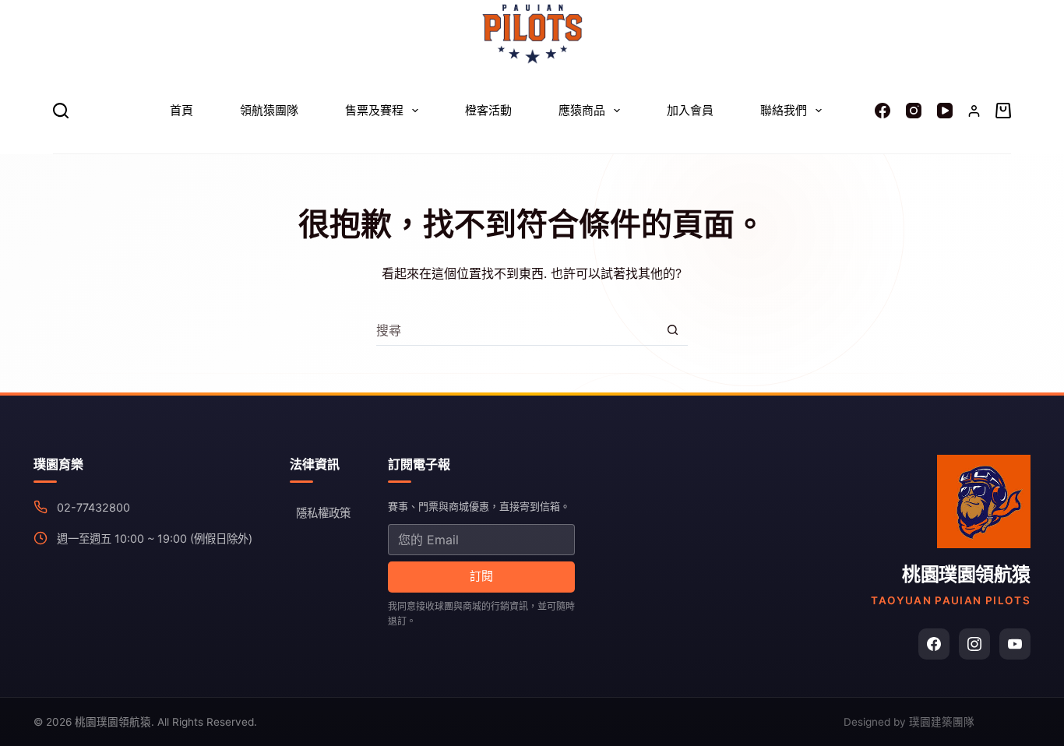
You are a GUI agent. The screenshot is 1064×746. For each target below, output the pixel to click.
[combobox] (516, 330)
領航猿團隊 (269, 110)
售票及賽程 (374, 110)
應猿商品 (581, 110)
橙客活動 (488, 110)
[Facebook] (882, 110)
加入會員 (690, 110)
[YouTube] (945, 110)
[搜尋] (61, 110)
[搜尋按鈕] (672, 330)
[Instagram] (913, 110)
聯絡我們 (783, 110)
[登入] (974, 111)
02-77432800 (93, 507)
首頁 (181, 110)
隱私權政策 (323, 512)
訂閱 (481, 575)
